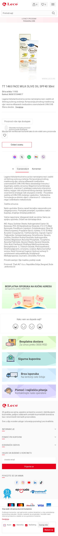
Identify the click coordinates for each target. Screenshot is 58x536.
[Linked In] (35, 482)
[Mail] (36, 157)
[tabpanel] (29, 53)
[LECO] (10, 4)
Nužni (9, 525)
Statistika (19, 525)
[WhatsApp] (29, 157)
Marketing (32, 525)
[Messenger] (14, 157)
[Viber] (43, 157)
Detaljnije (19, 107)
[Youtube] (29, 482)
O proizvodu (22, 169)
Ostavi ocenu (17, 144)
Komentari (36, 169)
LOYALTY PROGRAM (29, 19)
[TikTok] (41, 482)
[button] (29, 13)
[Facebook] (17, 482)
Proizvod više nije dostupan (17, 121)
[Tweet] (22, 157)
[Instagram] (23, 482)
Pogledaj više (29, 21)
